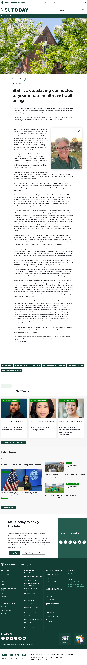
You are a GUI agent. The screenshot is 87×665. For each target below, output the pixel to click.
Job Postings (50, 599)
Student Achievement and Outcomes (54, 620)
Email (3, 584)
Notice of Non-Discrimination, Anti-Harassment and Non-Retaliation (33, 621)
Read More (4, 498)
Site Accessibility (68, 654)
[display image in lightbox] (66, 148)
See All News (8, 507)
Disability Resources (52, 574)
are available (40, 113)
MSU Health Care (29, 593)
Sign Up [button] (14, 553)
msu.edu (46, 657)
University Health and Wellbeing (30, 589)
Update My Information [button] (33, 553)
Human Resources (51, 593)
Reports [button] (50, 612)
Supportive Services (52, 578)
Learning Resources (52, 581)
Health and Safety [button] (30, 572)
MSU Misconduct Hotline (8, 603)
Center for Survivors (30, 603)
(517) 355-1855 (37, 657)
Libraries (3, 596)
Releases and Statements (53, 2)
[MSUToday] (29, 10)
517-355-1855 (72, 573)
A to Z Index (5, 574)
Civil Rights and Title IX (31, 597)
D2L (2, 593)
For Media (33, 2)
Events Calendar (6, 610)
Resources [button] (6, 570)
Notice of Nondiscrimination (55, 657)
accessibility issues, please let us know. (22, 644)
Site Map (46, 654)
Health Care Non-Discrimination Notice (30, 627)
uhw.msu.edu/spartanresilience (60, 330)
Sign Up (82, 2)
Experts (41, 2)
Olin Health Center (30, 580)
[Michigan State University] (13, 2)
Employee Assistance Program (52, 604)
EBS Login (49, 596)
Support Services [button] (55, 570)
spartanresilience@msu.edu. (28, 332)
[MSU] (16, 566)
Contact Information (36, 654)
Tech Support (5, 600)
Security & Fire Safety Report (31, 608)
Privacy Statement (56, 654)
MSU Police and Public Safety (33, 576)
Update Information (80, 5)
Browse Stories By (6, 16)
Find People (4, 578)
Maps (2, 581)
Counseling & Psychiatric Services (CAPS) (31, 584)
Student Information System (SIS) (9, 589)
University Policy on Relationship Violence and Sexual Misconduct (32, 614)
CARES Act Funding (52, 616)
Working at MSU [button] (54, 589)
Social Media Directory (8, 606)
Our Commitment (29, 600)
